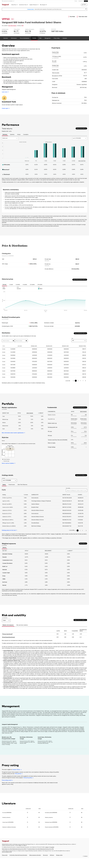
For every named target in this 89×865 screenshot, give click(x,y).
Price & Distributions (24, 38)
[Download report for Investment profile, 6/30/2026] (75, 812)
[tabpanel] (44, 160)
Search (84, 4)
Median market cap (52, 423)
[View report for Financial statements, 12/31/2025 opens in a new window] (84, 827)
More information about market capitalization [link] (13, 432)
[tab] (5, 134)
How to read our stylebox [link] (8, 463)
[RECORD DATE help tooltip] (49, 346)
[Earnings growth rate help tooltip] (53, 427)
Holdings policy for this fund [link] (9, 530)
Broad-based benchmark (8, 637)
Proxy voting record (7, 780)
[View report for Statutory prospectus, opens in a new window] (84, 817)
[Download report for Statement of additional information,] (32, 826)
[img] (44, 151)
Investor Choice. (16, 769)
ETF (22, 25)
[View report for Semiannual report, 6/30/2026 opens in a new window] (84, 822)
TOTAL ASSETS (17, 29)
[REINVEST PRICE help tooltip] (82, 346)
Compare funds (30, 9)
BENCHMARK (30, 413)
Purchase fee (55, 97)
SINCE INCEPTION (81, 160)
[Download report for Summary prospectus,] (32, 817)
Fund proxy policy (27, 777)
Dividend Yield (55, 65)
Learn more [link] (5, 92)
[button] (7, 1)
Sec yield (54, 61)
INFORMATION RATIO (83, 630)
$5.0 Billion (84, 103)
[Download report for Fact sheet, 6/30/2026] (32, 812)
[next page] (85, 381)
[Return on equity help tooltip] (53, 443)
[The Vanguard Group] (5, 5)
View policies (18, 773)
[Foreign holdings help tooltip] (52, 447)
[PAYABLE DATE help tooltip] (34, 346)
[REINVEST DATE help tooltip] (65, 346)
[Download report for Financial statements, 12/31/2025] (75, 826)
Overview (5, 38)
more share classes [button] (12, 25)
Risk (40, 38)
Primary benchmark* (7, 634)
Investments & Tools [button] (23, 4)
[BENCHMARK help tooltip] (50, 550)
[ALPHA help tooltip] (57, 631)
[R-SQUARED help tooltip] (73, 631)
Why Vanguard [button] (43, 4)
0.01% (85, 52)
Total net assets (55, 72)
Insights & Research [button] (33, 4)
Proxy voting (56, 38)
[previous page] (73, 381)
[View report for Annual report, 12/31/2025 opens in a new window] (41, 822)
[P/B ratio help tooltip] (50, 435)
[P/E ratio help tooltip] (50, 431)
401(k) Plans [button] (13, 4)
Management (47, 38)
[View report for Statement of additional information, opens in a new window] (41, 827)
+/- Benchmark (6, 174)
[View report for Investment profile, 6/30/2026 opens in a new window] (84, 812)
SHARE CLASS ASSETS (29, 29)
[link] (83, 5)
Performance (14, 38)
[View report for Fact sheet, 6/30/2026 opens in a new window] (41, 812)
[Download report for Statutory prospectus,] (75, 817)
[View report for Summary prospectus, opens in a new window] (41, 817)
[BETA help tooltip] (65, 631)
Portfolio (34, 38)
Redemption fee (55, 100)
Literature (65, 38)
